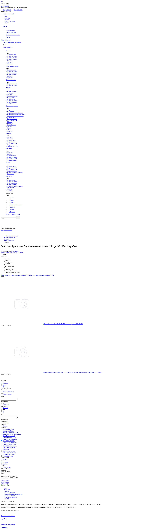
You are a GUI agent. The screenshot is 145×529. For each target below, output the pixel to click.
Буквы (9, 128)
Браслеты (9, 148)
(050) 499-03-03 (18, 10)
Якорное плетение (12, 146)
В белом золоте (11, 54)
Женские (9, 62)
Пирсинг (12, 212)
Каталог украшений (8, 14)
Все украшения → (8, 47)
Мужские (10, 63)
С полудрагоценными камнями (16, 114)
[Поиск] (18, 217)
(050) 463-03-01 (5, 483)
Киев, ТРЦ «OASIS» (12, 252)
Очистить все (15, 251)
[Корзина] (2, 225)
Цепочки (9, 133)
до (17, 399)
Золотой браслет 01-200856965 (74, 324)
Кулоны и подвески (12, 106)
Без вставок (10, 174)
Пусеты (9, 94)
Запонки (12, 207)
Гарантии (6, 19)
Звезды (9, 129)
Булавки (11, 202)
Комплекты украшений (13, 214)
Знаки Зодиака (11, 125)
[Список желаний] (2, 223)
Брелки (11, 200)
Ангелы (9, 126)
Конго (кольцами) (12, 96)
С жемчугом (10, 93)
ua (1, 1)
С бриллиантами (12, 59)
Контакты (7, 18)
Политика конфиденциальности (13, 494)
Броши (11, 197)
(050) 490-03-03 (5, 6)
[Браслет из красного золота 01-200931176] (15, 275)
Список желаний (11, 32)
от (17, 398)
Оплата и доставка (9, 21)
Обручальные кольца (12, 66)
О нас (5, 16)
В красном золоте (12, 56)
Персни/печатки (11, 80)
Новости (6, 22)
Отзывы (6, 498)
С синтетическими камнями (15, 116)
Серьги (8, 87)
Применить (4, 401)
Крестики (9, 176)
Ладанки (9, 131)
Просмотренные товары (13, 35)
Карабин (21, 252)
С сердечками (11, 97)
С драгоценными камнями (15, 113)
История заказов (10, 30)
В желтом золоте (12, 57)
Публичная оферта (9, 495)
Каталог (12, 42)
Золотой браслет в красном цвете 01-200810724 (89, 372)
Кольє (8, 162)
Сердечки (10, 60)
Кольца (8, 51)
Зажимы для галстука (15, 205)
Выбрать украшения (6, 230)
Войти (5, 26)
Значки (11, 209)
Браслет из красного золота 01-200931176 (42, 275)
